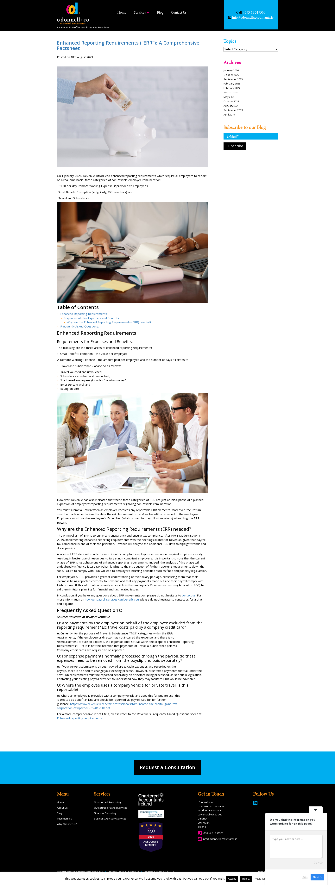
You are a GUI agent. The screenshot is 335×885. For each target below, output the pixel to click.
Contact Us (178, 13)
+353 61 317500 (254, 13)
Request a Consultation (167, 767)
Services (140, 13)
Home (121, 13)
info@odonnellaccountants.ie (220, 839)
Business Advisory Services (110, 818)
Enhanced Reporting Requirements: (84, 314)
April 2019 (229, 114)
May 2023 (229, 97)
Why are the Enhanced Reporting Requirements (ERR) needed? (109, 322)
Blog (160, 13)
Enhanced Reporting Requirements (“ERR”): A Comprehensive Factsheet (128, 45)
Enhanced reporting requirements (79, 718)
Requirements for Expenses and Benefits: (92, 318)
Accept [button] (232, 878)
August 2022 (231, 106)
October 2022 (231, 101)
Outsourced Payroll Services (110, 807)
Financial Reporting (105, 813)
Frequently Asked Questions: (79, 326)
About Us (62, 807)
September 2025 (233, 79)
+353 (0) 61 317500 (213, 833)
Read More (262, 878)
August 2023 (231, 92)
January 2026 (231, 70)
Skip (304, 877)
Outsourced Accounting (107, 802)
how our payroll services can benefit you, (112, 599)
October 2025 (231, 75)
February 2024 (232, 88)
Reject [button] (246, 878)
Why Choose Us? (67, 824)
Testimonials (64, 818)
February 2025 (232, 83)
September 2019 (233, 110)
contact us (189, 595)
